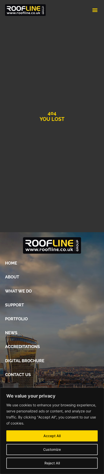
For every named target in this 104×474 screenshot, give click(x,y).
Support (14, 305)
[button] (95, 10)
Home (11, 263)
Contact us (18, 374)
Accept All (52, 436)
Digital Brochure (24, 360)
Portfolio (16, 319)
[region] (52, 431)
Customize (52, 449)
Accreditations (22, 346)
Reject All (52, 463)
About (12, 277)
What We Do (18, 291)
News (11, 332)
